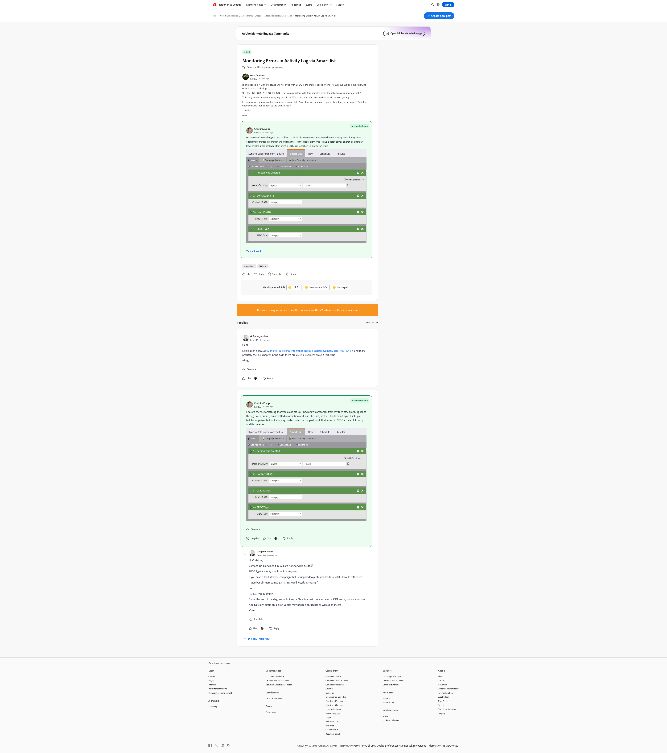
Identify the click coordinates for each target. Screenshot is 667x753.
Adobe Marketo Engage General (278, 15)
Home (213, 15)
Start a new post (330, 309)
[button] (439, 15)
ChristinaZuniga (262, 128)
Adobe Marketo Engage (251, 15)
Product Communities (229, 15)
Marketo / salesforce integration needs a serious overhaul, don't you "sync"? (310, 350)
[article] (306, 357)
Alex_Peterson (257, 74)
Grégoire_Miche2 (259, 336)
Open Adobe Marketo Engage (406, 33)
